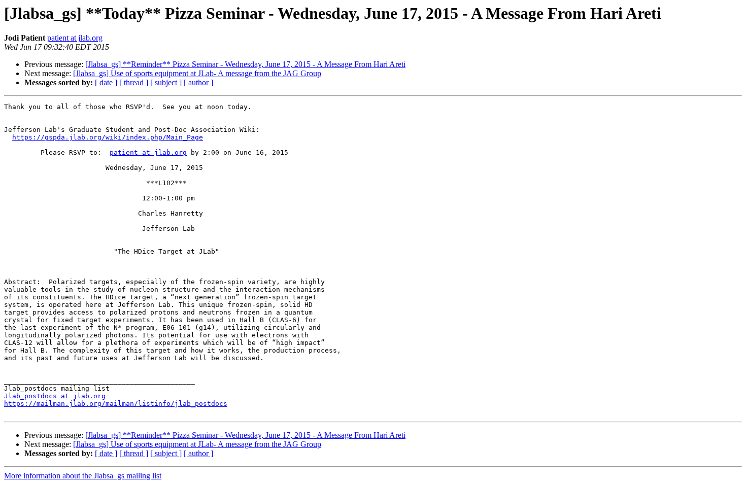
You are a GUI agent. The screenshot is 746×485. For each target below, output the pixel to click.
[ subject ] (166, 82)
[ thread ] (133, 82)
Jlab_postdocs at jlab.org (55, 396)
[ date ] (106, 82)
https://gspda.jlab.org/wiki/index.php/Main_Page (107, 137)
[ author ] (198, 82)
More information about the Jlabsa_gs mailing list (82, 475)
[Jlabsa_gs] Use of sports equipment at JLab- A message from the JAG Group (197, 73)
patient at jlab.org (75, 37)
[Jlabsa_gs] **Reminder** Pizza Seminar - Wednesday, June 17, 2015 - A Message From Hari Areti (245, 64)
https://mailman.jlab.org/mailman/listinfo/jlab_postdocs (115, 403)
